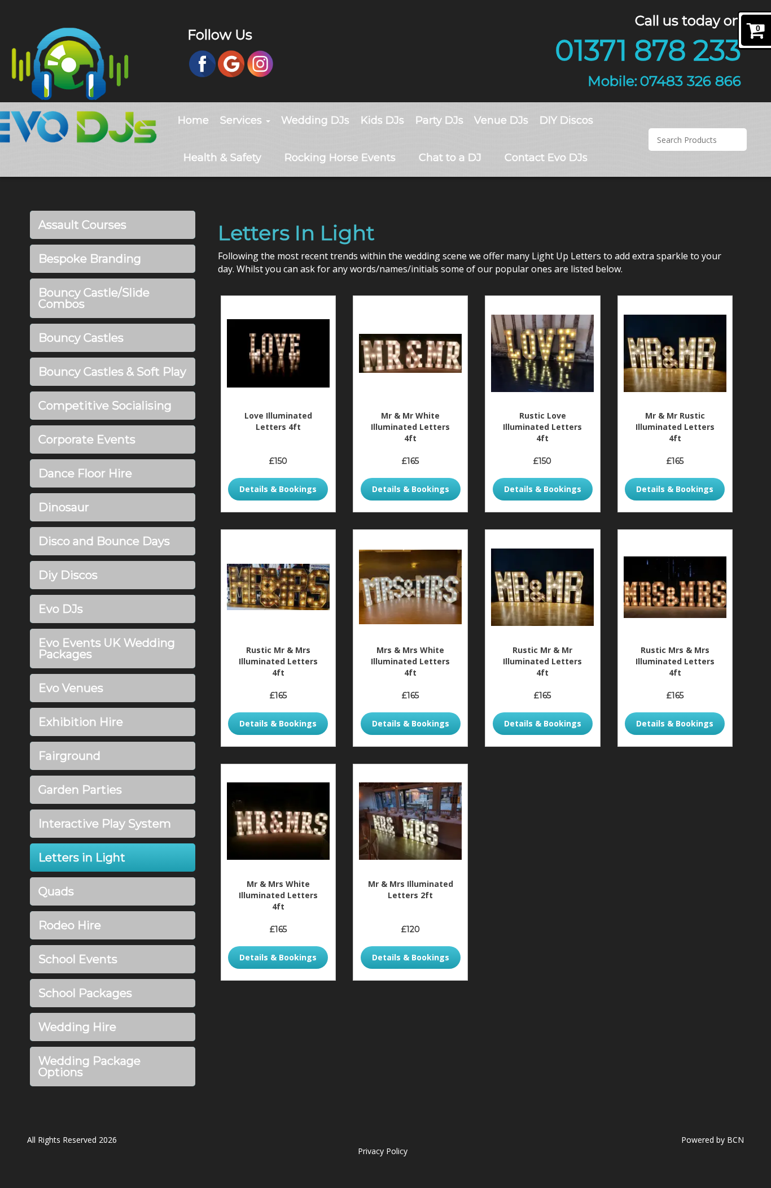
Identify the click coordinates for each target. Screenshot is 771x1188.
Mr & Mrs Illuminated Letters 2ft (410, 889)
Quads (56, 891)
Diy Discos (68, 575)
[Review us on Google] (231, 63)
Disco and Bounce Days (104, 541)
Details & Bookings (278, 489)
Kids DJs (382, 120)
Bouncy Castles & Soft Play (112, 371)
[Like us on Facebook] (202, 63)
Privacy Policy (383, 1151)
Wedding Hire (77, 1027)
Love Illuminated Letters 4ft (278, 421)
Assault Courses (82, 225)
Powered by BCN (712, 1139)
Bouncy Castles (81, 338)
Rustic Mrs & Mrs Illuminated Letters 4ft (675, 661)
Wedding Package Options (89, 1066)
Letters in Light (81, 857)
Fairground (69, 756)
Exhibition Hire (80, 722)
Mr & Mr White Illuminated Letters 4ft (410, 426)
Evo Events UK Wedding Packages (106, 648)
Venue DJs (501, 120)
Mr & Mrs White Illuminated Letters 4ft (278, 895)
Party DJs (439, 120)
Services (242, 120)
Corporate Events (86, 439)
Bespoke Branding (89, 259)
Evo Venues (70, 688)
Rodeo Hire (69, 925)
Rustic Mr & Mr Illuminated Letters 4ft (542, 661)
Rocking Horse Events (340, 157)
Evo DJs (60, 609)
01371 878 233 (648, 50)
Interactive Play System (104, 823)
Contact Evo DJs (546, 157)
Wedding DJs (315, 120)
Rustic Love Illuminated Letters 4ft (542, 426)
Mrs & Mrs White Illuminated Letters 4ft (410, 661)
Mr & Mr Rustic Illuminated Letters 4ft (675, 426)
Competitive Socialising (105, 405)
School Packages (85, 993)
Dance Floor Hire (85, 473)
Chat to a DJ (450, 157)
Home (193, 120)
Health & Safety (222, 157)
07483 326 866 (690, 80)
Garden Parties (80, 790)
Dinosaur (63, 507)
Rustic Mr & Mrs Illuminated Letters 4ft (278, 661)
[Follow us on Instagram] (260, 63)
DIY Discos (566, 120)
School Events (77, 959)
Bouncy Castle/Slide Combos (94, 298)
